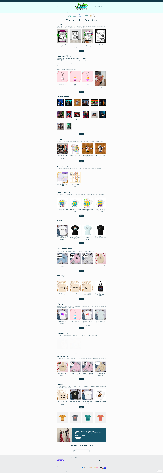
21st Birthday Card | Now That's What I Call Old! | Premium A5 (87, 210)
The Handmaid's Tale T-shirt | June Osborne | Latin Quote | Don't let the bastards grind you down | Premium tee (100, 237)
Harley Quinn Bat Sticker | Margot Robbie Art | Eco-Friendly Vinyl (100, 155)
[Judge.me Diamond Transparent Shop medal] (79, 15)
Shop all (78, 437)
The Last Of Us (94, 119)
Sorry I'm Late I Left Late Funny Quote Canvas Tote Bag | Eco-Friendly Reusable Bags (87, 294)
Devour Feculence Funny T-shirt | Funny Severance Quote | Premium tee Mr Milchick (75, 402)
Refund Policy (81, 457)
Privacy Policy (71, 457)
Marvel (60, 119)
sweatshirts (89, 358)
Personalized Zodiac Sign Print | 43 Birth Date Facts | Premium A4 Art (75, 44)
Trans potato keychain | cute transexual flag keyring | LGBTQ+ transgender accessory (62, 84)
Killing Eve (102, 107)
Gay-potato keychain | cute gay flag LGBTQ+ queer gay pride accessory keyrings (88, 84)
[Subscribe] (88, 451)
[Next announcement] (91, 1)
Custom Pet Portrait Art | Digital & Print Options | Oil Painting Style (62, 349)
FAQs (68, 457)
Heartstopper (93, 107)
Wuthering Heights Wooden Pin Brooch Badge (100, 87)
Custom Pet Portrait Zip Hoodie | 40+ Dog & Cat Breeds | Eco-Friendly (100, 265)
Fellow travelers (86, 107)
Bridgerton (68, 107)
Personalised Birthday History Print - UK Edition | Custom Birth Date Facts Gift (62, 45)
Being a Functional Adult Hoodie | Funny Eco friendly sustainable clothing (62, 266)
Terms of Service (86, 457)
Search (90, 457)
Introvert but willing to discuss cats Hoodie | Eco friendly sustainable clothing (88, 374)
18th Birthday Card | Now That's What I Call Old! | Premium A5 (62, 210)
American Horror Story (60, 108)
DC (76, 107)
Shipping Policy (76, 457)
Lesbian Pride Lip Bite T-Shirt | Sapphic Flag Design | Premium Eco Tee (88, 322)
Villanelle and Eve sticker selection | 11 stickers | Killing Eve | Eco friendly (62, 155)
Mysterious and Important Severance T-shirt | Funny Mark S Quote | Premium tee (88, 237)
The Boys (85, 119)
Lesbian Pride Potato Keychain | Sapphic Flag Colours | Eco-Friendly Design (75, 84)
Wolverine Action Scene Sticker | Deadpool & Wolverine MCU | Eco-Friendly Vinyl (88, 156)
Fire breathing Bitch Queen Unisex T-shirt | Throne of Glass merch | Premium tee (62, 237)
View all (81, 50)
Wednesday (102, 119)
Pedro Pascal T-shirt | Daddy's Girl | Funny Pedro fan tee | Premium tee (75, 237)
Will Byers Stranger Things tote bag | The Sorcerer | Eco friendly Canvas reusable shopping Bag (100, 294)
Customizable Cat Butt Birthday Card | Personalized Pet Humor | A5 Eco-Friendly (100, 402)
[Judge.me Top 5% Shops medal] (93, 15)
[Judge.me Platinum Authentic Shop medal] (83, 15)
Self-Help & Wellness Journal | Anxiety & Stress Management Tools (62, 184)
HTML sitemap (94, 457)
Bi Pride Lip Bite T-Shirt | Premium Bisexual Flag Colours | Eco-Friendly (62, 321)
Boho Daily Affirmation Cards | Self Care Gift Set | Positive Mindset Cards (75, 184)
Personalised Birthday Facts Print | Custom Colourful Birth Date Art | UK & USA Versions (88, 45)
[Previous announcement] (72, 1)
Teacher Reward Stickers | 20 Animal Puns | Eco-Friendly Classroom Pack (75, 155)
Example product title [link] (62, 424)
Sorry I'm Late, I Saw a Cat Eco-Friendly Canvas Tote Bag (62, 293)
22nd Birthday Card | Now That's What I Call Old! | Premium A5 (100, 210)
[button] (58, 7)
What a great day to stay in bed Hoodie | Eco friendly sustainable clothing (75, 374)
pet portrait (65, 358)
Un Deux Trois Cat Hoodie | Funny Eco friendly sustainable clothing (100, 374)
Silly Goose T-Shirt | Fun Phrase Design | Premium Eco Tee (87, 401)
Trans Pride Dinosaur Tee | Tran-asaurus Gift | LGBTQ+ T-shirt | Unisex (100, 322)
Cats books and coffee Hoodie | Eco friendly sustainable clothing (75, 265)
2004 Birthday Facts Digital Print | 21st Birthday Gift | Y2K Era (100, 44)
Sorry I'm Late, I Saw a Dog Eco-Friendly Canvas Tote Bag (75, 293)
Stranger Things (77, 119)
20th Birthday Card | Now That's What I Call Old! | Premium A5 (75, 210)
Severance (68, 119)
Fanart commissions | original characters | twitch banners (75, 349)
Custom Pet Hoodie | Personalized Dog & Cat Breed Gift (88, 265)
